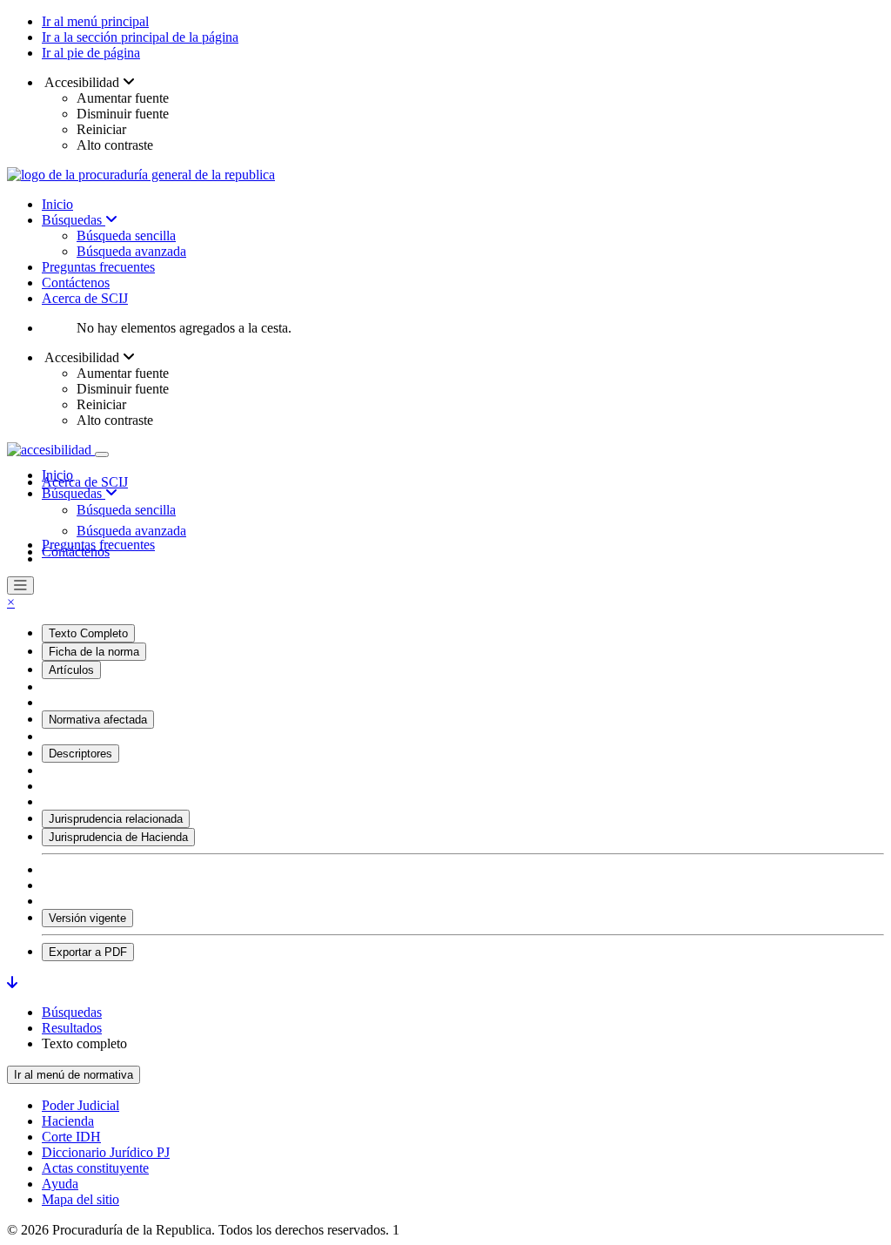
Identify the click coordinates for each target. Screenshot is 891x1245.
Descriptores (80, 753)
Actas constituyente (95, 1168)
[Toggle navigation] (102, 454)
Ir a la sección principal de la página (140, 37)
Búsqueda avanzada (131, 251)
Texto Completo (88, 633)
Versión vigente (87, 918)
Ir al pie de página (91, 52)
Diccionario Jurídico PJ (106, 1152)
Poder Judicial (80, 1105)
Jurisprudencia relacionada (116, 818)
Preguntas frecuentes (98, 266)
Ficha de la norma (94, 651)
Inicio (57, 204)
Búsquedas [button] (73, 493)
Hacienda (68, 1121)
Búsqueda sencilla (126, 235)
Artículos (71, 669)
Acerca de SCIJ (85, 298)
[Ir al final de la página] (12, 982)
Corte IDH (71, 1136)
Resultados (72, 1027)
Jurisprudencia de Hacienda (118, 837)
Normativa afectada (98, 719)
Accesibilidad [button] (82, 82)
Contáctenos (76, 282)
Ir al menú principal (95, 21)
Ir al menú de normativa (73, 1074)
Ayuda (60, 1183)
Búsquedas (73, 219)
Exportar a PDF (88, 952)
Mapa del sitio (80, 1199)
